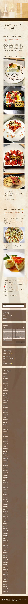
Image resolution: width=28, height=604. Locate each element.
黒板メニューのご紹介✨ (13, 209)
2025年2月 (5, 417)
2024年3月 (5, 444)
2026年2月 (5, 388)
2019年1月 (5, 545)
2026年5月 (5, 381)
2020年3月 (5, 511)
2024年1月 (5, 448)
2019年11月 (6, 521)
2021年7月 (5, 502)
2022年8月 (5, 470)
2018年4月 (5, 567)
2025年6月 (5, 407)
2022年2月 (5, 485)
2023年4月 (5, 463)
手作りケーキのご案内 (12, 36)
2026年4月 (5, 383)
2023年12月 (6, 451)
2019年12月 (6, 519)
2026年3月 (5, 386)
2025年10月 (6, 398)
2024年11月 (6, 424)
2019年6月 (5, 533)
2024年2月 (5, 446)
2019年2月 (5, 543)
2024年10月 (6, 427)
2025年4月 (5, 412)
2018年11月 (6, 550)
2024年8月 (5, 432)
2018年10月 (6, 552)
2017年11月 (6, 579)
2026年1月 (5, 390)
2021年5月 (5, 506)
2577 (4, 361)
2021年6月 (5, 504)
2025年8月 (5, 402)
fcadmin (11, 41)
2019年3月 (5, 540)
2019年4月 (5, 538)
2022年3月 (5, 482)
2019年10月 (6, 523)
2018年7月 (5, 560)
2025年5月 (5, 410)
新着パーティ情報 (7, 316)
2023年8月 (5, 461)
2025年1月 (5, 419)
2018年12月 (6, 548)
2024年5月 (5, 439)
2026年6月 (5, 378)
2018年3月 (5, 569)
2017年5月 (5, 591)
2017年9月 (5, 584)
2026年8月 (5, 373)
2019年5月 (5, 535)
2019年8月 (5, 528)
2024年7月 (5, 434)
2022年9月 (5, 468)
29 (4, 339)
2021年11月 (6, 492)
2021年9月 (5, 497)
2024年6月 (5, 436)
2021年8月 (5, 499)
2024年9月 (5, 429)
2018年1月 (5, 574)
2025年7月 (5, 405)
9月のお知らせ (6, 356)
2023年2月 (5, 465)
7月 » (20, 342)
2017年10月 (6, 581)
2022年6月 (5, 475)
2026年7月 (5, 376)
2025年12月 (6, 393)
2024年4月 (5, 441)
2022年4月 (5, 480)
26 (17, 337)
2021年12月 (6, 490)
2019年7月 (5, 531)
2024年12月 (6, 422)
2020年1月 (5, 516)
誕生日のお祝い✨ (7, 354)
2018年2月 (5, 572)
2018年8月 (5, 557)
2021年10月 (6, 494)
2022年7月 (5, 473)
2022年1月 (5, 487)
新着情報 (18, 212)
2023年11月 (6, 453)
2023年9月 (5, 458)
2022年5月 (5, 477)
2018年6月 (5, 562)
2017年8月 (5, 586)
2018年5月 (5, 564)
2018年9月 (5, 555)
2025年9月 (5, 400)
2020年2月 (5, 514)
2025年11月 (6, 395)
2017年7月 (5, 589)
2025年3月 (5, 415)
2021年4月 (5, 509)
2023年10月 (6, 456)
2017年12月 (6, 577)
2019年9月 (5, 526)
